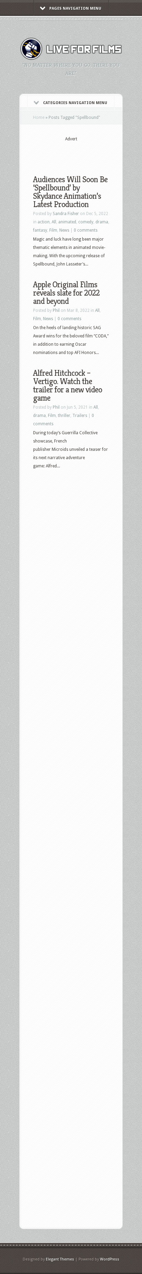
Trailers (79, 415)
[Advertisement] (87, 152)
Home (38, 117)
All (54, 222)
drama (101, 222)
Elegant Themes (60, 1259)
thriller (64, 415)
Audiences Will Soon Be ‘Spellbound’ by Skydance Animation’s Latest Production (70, 192)
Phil (56, 310)
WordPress (109, 1259)
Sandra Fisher (66, 213)
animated (67, 222)
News (64, 230)
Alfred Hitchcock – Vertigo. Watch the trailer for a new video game (67, 385)
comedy (85, 222)
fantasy (40, 230)
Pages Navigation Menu (75, 8)
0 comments (86, 230)
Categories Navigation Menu (75, 103)
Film (53, 230)
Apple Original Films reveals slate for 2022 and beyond (66, 292)
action (44, 222)
